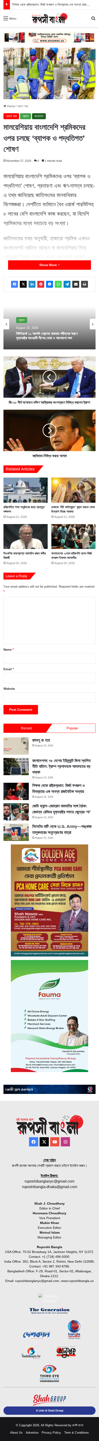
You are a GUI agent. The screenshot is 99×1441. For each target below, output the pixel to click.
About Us (16, 1432)
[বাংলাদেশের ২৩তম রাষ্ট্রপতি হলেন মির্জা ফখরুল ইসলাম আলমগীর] (73, 536)
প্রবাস (26, 116)
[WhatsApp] (58, 284)
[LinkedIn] (32, 284)
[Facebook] (14, 284)
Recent (26, 728)
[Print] (84, 284)
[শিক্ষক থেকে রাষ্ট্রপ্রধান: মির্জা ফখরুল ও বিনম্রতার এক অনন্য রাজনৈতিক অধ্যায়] (16, 791)
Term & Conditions (76, 1432)
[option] (49, 324)
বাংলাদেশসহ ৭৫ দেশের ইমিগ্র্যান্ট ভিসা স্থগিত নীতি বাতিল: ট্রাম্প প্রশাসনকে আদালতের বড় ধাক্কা (61, 766)
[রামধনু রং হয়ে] (16, 746)
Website (9, 688)
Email (8, 669)
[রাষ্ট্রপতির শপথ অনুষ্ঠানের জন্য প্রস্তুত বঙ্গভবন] (25, 490)
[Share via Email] (75, 284)
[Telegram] (67, 284)
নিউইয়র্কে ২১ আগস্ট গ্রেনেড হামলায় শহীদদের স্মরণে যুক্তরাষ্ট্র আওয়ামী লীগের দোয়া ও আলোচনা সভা (47, 336)
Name (8, 649)
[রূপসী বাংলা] (49, 18)
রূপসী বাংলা (77, 1425)
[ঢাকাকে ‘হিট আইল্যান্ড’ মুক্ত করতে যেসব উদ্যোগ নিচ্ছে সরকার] (73, 490)
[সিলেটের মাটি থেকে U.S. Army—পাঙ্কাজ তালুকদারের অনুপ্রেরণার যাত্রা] (16, 832)
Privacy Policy (51, 1432)
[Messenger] (49, 284)
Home (10, 106)
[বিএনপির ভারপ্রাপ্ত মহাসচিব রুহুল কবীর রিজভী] (25, 536)
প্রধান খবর (22, 106)
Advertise (32, 1432)
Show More (48, 265)
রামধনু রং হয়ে (41, 740)
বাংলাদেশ (39, 116)
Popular (72, 728)
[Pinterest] (40, 284)
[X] (23, 284)
